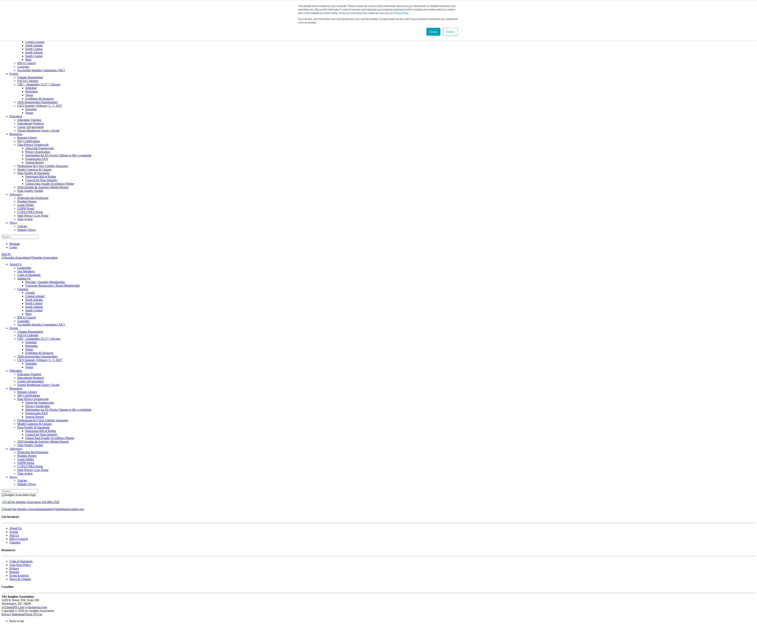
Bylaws (14, 568)
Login (13, 247)
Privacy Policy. (401, 13)
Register (14, 243)
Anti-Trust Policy (20, 565)
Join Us (14, 535)
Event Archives (19, 575)
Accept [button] (433, 31)
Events (13, 531)
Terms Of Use (33, 614)
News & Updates (20, 579)
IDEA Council (18, 539)
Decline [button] (450, 31)
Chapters (15, 542)
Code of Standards (21, 561)
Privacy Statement (13, 614)
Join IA (6, 254)
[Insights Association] (16, 257)
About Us (15, 528)
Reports (14, 572)
